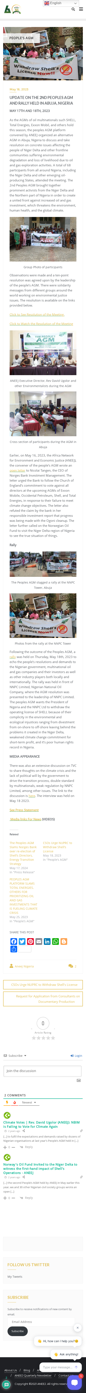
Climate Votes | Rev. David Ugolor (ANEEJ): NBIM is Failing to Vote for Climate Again (41, 1124)
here (32, 796)
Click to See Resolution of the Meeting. (37, 314)
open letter (17, 470)
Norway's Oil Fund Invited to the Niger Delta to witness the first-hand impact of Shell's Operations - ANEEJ (40, 1168)
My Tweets (15, 1277)
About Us (10, 1370)
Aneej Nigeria (24, 966)
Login (78, 1056)
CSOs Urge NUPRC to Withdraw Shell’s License (57, 847)
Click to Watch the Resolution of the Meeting (41, 324)
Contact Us (65, 1375)
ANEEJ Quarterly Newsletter (33, 1375)
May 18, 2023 (19, 89)
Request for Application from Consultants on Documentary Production (48, 998)
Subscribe (17, 1331)
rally (13, 657)
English (55, 3)
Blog (27, 1370)
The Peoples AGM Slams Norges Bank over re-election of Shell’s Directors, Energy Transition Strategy (23, 853)
